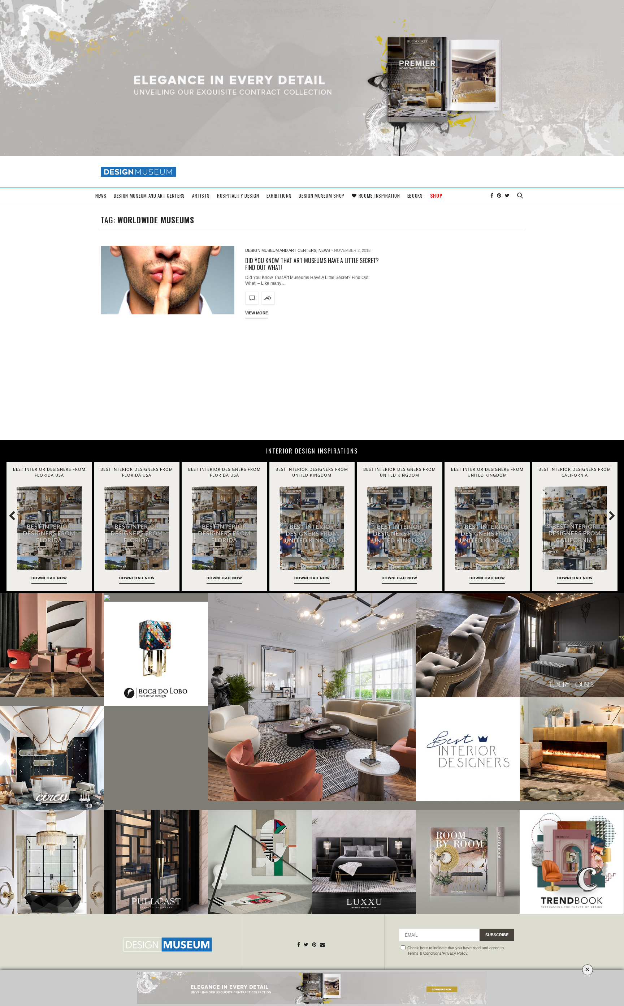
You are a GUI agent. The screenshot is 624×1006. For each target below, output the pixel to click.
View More (256, 313)
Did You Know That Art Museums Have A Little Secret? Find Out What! (312, 264)
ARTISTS (201, 195)
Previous (16, 515)
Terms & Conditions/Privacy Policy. (437, 953)
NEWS (101, 195)
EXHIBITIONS (279, 195)
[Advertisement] (312, 378)
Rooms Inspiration (379, 195)
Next (608, 515)
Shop (436, 195)
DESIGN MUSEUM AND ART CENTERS (149, 195)
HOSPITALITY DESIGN (238, 195)
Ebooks (415, 195)
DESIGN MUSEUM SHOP (321, 195)
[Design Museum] (138, 172)
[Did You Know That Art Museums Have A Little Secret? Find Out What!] (167, 280)
